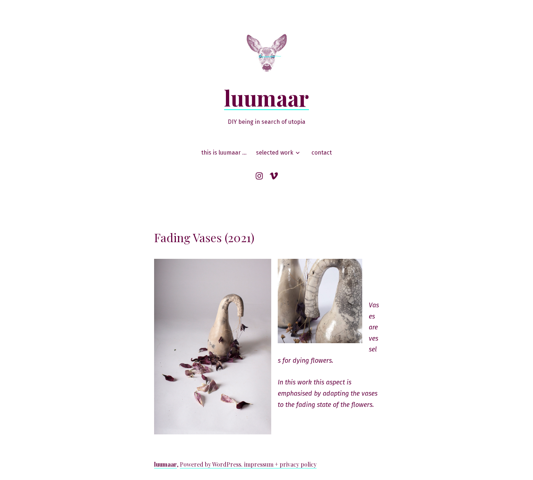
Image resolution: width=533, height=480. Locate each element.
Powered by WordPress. (212, 464)
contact (321, 152)
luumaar (266, 97)
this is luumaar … (224, 152)
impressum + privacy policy (280, 464)
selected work (274, 152)
